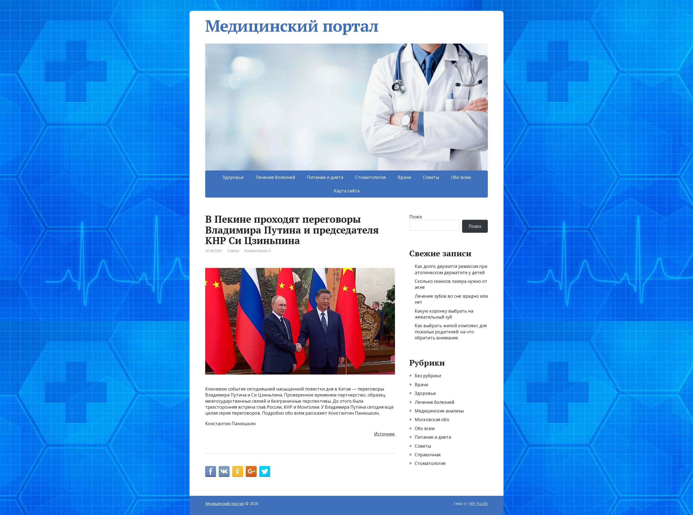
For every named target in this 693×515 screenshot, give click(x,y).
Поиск (415, 217)
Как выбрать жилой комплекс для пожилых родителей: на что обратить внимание (451, 332)
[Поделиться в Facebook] (210, 471)
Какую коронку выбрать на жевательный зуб (444, 314)
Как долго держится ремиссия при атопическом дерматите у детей (451, 269)
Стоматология (370, 177)
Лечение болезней (275, 177)
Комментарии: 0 (257, 250)
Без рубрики (428, 376)
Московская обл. (432, 419)
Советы (431, 177)
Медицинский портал (291, 25)
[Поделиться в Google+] (251, 471)
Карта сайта (346, 191)
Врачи (404, 177)
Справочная (427, 455)
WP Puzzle (478, 503)
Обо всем (461, 177)
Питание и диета (325, 177)
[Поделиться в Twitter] (264, 471)
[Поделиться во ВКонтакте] (224, 471)
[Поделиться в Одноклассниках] (237, 471)
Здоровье (233, 177)
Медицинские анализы (439, 411)
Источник (384, 434)
